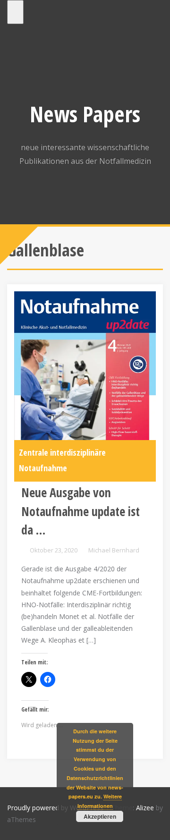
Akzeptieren (100, 816)
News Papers (85, 113)
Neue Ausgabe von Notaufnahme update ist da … (80, 511)
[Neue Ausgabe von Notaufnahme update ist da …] (85, 385)
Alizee (145, 807)
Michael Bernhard (113, 550)
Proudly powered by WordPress (55, 807)
